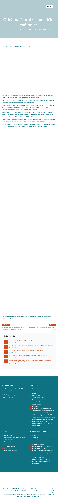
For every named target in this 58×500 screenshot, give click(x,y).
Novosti (19, 29)
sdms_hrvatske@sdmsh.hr (13, 395)
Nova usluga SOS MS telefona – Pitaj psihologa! (20, 341)
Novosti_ (29, 49)
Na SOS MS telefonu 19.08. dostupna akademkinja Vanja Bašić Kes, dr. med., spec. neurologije (31, 345)
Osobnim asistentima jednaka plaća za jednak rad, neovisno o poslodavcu (26, 350)
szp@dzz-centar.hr (48, 117)
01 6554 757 (10, 397)
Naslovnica (10, 29)
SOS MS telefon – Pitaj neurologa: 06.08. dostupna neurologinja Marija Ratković (28, 355)
